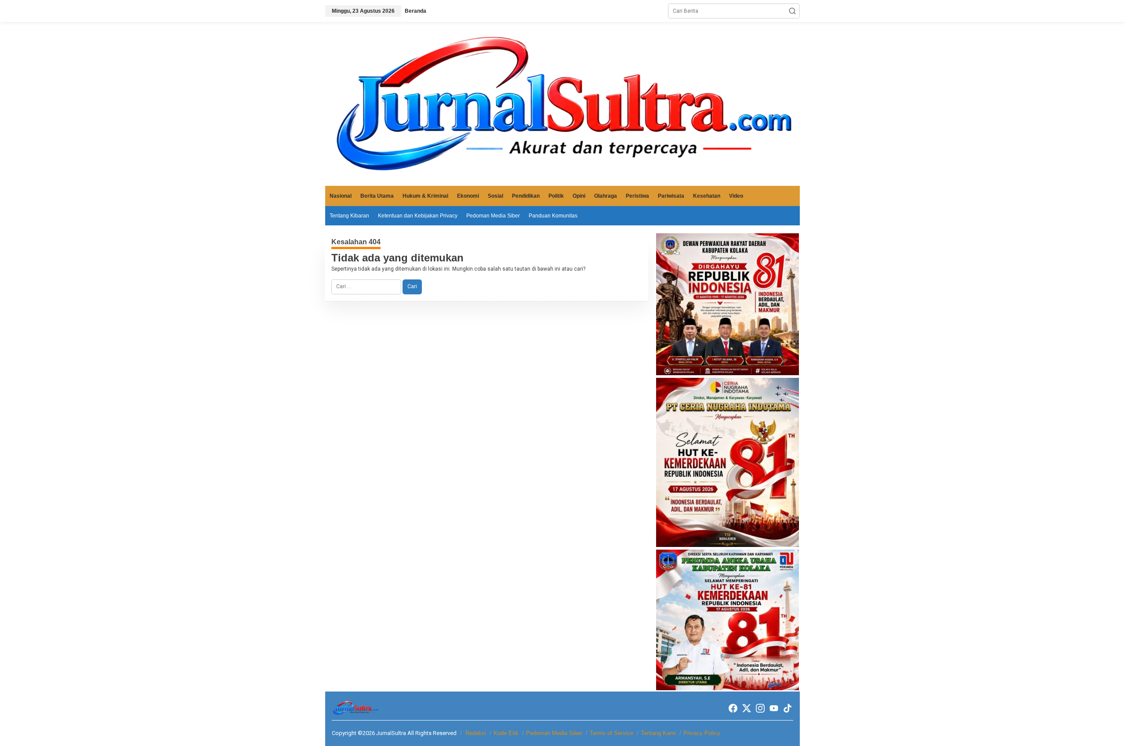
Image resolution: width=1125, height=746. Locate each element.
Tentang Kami (658, 733)
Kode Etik (506, 733)
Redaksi (475, 733)
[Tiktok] (787, 708)
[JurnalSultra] (562, 104)
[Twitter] (746, 708)
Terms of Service (611, 733)
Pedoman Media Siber (554, 733)
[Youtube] (774, 708)
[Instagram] (760, 708)
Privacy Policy (701, 733)
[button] (792, 11)
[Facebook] (733, 708)
